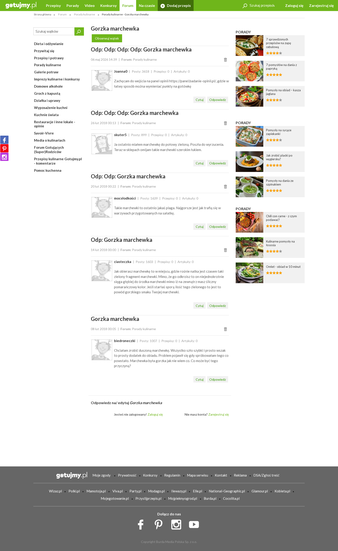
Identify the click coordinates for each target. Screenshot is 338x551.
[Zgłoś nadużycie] (226, 59)
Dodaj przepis (178, 5)
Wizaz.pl (55, 491)
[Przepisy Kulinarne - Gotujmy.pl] (21, 5)
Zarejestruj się (321, 5)
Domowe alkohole (48, 86)
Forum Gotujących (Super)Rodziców (49, 149)
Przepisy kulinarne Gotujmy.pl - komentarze (58, 161)
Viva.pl (117, 491)
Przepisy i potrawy (49, 58)
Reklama (240, 475)
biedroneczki (124, 341)
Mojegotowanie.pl (115, 498)
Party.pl (135, 491)
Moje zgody (101, 475)
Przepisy (53, 5)
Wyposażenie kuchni (50, 108)
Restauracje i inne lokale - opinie (54, 124)
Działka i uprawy (47, 100)
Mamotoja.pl (96, 491)
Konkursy (108, 5)
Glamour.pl (260, 491)
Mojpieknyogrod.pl (182, 498)
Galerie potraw (46, 72)
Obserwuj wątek (107, 38)
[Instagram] (4, 157)
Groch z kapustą (47, 93)
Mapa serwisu (197, 475)
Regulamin (172, 475)
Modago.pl (156, 491)
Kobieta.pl (282, 491)
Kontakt (221, 475)
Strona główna (42, 14)
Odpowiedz (217, 100)
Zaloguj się (294, 5)
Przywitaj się (44, 51)
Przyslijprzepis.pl (148, 498)
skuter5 (120, 135)
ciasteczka (122, 262)
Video (90, 5)
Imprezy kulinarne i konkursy (57, 79)
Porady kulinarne (47, 65)
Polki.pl (74, 491)
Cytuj (199, 100)
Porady (72, 5)
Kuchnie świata (46, 115)
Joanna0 (120, 71)
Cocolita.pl (231, 498)
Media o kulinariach (49, 140)
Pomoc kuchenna (47, 170)
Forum (127, 5)
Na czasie (147, 5)
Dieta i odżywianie (48, 44)
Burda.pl (210, 498)
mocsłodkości (125, 198)
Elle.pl (197, 491)
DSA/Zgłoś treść (266, 475)
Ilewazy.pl (178, 491)
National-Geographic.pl (227, 491)
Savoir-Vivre (44, 133)
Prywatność (127, 475)
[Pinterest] (4, 148)
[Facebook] (4, 140)
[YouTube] (195, 523)
